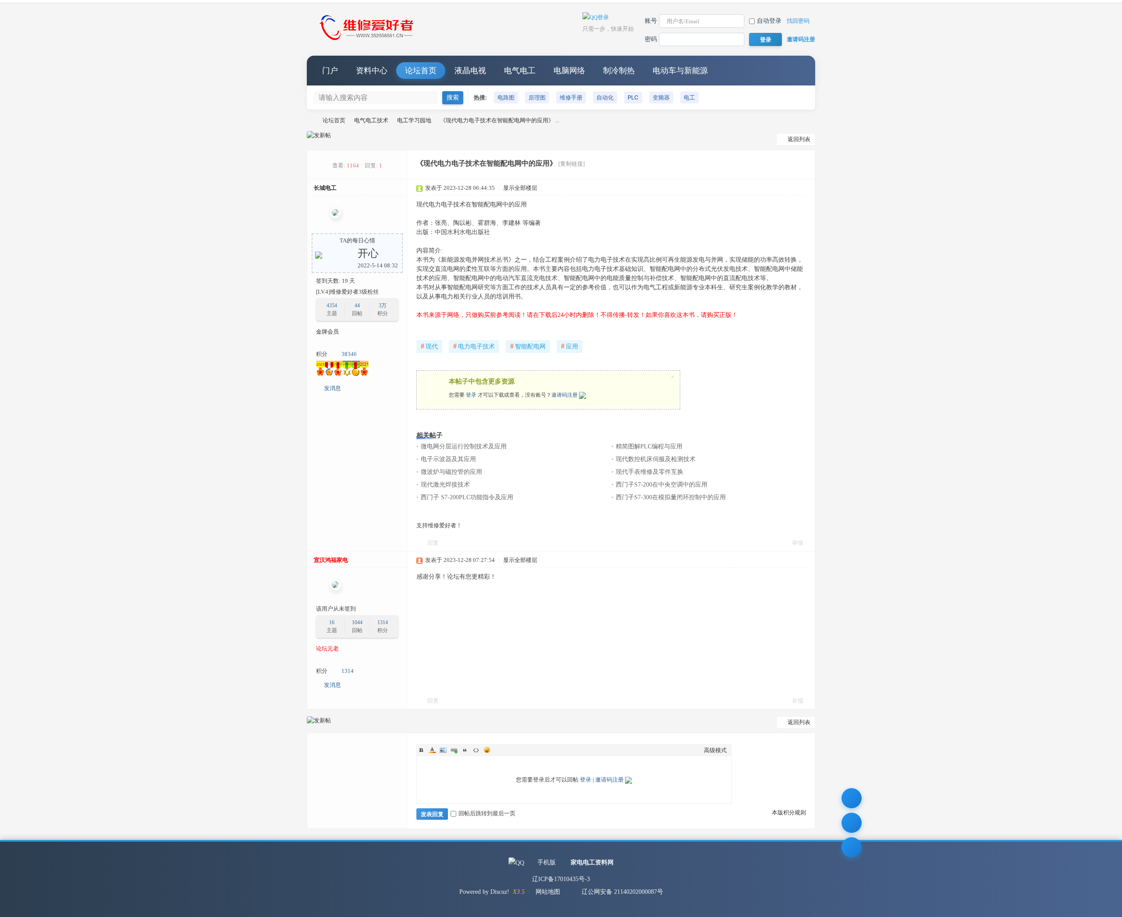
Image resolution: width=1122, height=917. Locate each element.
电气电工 (520, 70)
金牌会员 (327, 331)
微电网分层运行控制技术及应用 (464, 446)
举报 (797, 543)
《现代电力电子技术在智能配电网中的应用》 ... (499, 120)
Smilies (487, 750)
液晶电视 (470, 70)
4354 (332, 305)
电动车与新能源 (680, 70)
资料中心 (371, 70)
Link (454, 750)
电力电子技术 (474, 346)
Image (443, 750)
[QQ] (516, 862)
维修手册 (571, 97)
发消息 (332, 388)
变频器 (661, 97)
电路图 (506, 97)
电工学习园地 (414, 120)
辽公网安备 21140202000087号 (622, 892)
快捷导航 (799, 70)
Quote (465, 750)
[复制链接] (571, 163)
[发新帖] (319, 135)
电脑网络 (569, 70)
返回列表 (799, 139)
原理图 (537, 97)
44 (357, 305)
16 (331, 622)
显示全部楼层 (520, 188)
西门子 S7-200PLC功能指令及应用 (467, 497)
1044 (357, 622)
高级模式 (715, 750)
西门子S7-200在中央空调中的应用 (661, 484)
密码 (651, 39)
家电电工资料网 (592, 862)
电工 (689, 97)
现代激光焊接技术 (445, 484)
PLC (633, 97)
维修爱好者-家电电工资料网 (310, 120)
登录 (471, 395)
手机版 (546, 862)
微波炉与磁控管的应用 (451, 472)
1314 (382, 622)
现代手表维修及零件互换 (649, 472)
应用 (569, 346)
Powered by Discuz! (484, 892)
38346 (349, 354)
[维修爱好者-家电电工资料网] (368, 41)
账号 (651, 21)
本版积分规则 (789, 812)
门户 (330, 70)
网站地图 (548, 892)
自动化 (605, 97)
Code (476, 750)
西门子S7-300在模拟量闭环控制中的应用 (671, 497)
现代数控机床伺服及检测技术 (656, 459)
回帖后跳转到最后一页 (486, 813)
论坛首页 (421, 70)
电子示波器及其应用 (448, 459)
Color (432, 750)
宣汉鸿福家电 (331, 560)
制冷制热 (619, 70)
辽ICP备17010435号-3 (561, 879)
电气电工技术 (371, 120)
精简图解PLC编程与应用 (649, 446)
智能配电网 (528, 346)
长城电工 (325, 188)
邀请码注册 (801, 39)
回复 (433, 543)
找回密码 (798, 21)
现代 (429, 346)
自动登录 (769, 21)
